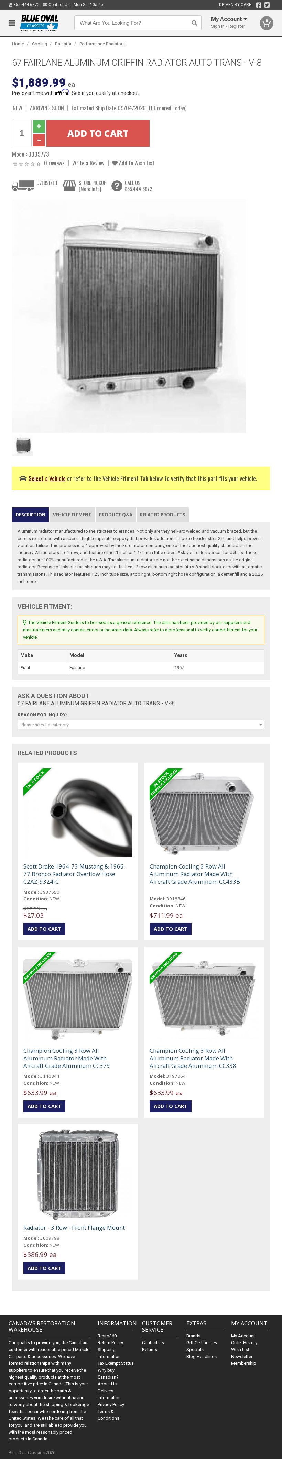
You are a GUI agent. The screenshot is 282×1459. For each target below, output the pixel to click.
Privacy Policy (111, 1404)
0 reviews (54, 162)
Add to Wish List (136, 162)
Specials (195, 1349)
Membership (243, 1363)
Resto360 (107, 1335)
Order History (244, 1342)
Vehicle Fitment (72, 514)
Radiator (63, 43)
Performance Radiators (102, 43)
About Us (107, 1383)
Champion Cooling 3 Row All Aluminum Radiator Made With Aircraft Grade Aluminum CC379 (66, 1058)
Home (18, 43)
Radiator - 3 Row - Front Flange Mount (74, 1227)
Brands (193, 1335)
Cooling (39, 43)
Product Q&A (115, 514)
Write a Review (88, 162)
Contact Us (58, 4)
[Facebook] (258, 5)
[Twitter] (267, 5)
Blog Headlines (201, 1356)
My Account (243, 1335)
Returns (149, 1349)
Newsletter (241, 1356)
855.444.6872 (26, 4)
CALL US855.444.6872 (138, 185)
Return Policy (110, 1342)
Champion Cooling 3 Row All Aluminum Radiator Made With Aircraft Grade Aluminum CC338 (193, 1058)
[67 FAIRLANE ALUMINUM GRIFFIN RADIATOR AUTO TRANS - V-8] (129, 315)
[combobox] (141, 724)
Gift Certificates (201, 1342)
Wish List (240, 1349)
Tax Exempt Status (116, 1363)
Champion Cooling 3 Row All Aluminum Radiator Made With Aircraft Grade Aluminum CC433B (195, 873)
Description (30, 514)
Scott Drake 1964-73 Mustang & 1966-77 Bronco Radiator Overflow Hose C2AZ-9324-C (74, 873)
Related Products (162, 514)
